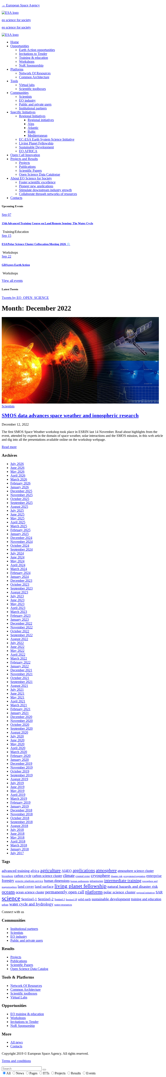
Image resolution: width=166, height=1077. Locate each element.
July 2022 (17, 643)
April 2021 (17, 701)
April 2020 (17, 748)
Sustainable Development (36, 147)
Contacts (16, 198)
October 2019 (19, 771)
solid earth (84, 899)
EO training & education (27, 1014)
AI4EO (67, 871)
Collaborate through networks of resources (48, 194)
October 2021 (19, 678)
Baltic (32, 131)
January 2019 (19, 806)
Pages (33, 1073)
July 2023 (17, 596)
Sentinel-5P (71, 899)
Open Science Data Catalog (29, 969)
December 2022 (21, 623)
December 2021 (21, 670)
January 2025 (19, 534)
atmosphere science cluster (136, 871)
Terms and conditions (16, 1061)
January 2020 (19, 759)
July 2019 (17, 783)
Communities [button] (19, 93)
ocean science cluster (30, 892)
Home (14, 42)
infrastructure (96, 881)
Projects (24, 163)
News (20, 1073)
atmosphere (106, 870)
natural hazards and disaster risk (132, 886)
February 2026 (20, 483)
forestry (8, 880)
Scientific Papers (30, 170)
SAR (159, 892)
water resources (63, 904)
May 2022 (17, 650)
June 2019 (17, 787)
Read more (9, 447)
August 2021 (19, 686)
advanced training (16, 871)
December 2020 (21, 717)
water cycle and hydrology (31, 904)
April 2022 (17, 654)
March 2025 (18, 526)
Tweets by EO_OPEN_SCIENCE (25, 298)
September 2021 (21, 682)
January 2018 (19, 849)
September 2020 (21, 728)
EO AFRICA (28, 151)
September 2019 (21, 775)
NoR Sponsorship (31, 65)
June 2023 (17, 600)
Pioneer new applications (36, 186)
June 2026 (17, 468)
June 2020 (17, 740)
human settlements (79, 881)
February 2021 (20, 709)
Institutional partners (33, 108)
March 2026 (18, 479)
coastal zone (82, 876)
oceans (8, 891)
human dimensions (57, 881)
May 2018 (17, 837)
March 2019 (18, 798)
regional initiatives (145, 892)
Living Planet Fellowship (36, 143)
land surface (44, 887)
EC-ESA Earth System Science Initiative (46, 139)
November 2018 (21, 814)
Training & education (33, 57)
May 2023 (17, 604)
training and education (146, 899)
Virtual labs (27, 85)
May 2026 (17, 471)
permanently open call (64, 891)
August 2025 (19, 506)
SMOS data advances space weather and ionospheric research (70, 415)
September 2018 (21, 822)
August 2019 (19, 779)
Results (76, 1073)
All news (16, 1042)
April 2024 (17, 565)
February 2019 (20, 802)
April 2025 (17, 522)
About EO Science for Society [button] (31, 178)
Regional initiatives (41, 120)
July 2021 (17, 689)
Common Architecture (34, 77)
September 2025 (21, 503)
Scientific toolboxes (32, 89)
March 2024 (18, 569)
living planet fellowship (80, 886)
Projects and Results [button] (24, 159)
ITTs (46, 1073)
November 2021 (21, 674)
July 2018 (17, 830)
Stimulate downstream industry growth (45, 190)
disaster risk (117, 876)
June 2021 (17, 693)
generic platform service (29, 881)
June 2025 (17, 514)
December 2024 (21, 538)
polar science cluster (120, 892)
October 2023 (19, 584)
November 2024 (21, 541)
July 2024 (17, 553)
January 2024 (19, 577)
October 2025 (19, 499)
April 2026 (17, 475)
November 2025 (21, 495)
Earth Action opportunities (37, 50)
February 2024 (20, 573)
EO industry (27, 100)
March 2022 (18, 658)
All (8, 1073)
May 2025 (17, 518)
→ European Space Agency (21, 5)
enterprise (154, 876)
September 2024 (21, 549)
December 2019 (21, 763)
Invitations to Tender (33, 54)
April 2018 (17, 841)
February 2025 (20, 530)
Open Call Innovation (25, 155)
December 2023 (21, 580)
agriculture (50, 870)
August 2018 (19, 826)
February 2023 (20, 615)
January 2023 (19, 619)
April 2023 (17, 608)
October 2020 (19, 724)
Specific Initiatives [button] (22, 112)
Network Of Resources (35, 73)
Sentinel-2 (46, 899)
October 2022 (19, 631)
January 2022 (19, 666)
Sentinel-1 (29, 899)
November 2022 (21, 627)
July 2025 (17, 510)
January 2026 (19, 487)
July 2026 (17, 464)
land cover (26, 887)
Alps (31, 124)
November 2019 (21, 767)
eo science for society (16, 20)
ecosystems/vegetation (134, 876)
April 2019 (17, 795)
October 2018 (19, 818)
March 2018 (18, 845)
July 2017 (17, 853)
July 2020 (17, 736)
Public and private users (35, 104)
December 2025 (21, 491)
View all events (12, 280)
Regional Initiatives (32, 116)
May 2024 (17, 561)
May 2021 (17, 697)
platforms (94, 891)
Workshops (26, 61)
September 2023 (21, 588)
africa (34, 871)
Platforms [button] (16, 69)
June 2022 (17, 647)
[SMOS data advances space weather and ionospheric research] (80, 402)
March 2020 (18, 752)
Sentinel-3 (59, 899)
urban (5, 904)
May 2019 (17, 791)
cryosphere (100, 875)
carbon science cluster (47, 876)
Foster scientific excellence (37, 182)
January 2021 (19, 713)
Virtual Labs (18, 997)
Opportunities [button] (19, 46)
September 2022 (21, 635)
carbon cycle (22, 876)
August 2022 (19, 639)
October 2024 (19, 545)
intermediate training (122, 880)
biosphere (7, 876)
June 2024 (17, 557)
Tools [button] (14, 81)
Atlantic (33, 128)
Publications (27, 166)
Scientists (25, 96)
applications (84, 870)
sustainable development (111, 899)
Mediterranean (37, 135)
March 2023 (18, 612)
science (11, 898)
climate (69, 875)
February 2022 (20, 662)
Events (91, 1073)
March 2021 (18, 705)
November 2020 (21, 721)
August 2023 (19, 592)
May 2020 (17, 744)
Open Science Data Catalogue (39, 174)
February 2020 (20, 756)
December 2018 (21, 810)
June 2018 (17, 833)
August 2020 (19, 732)
